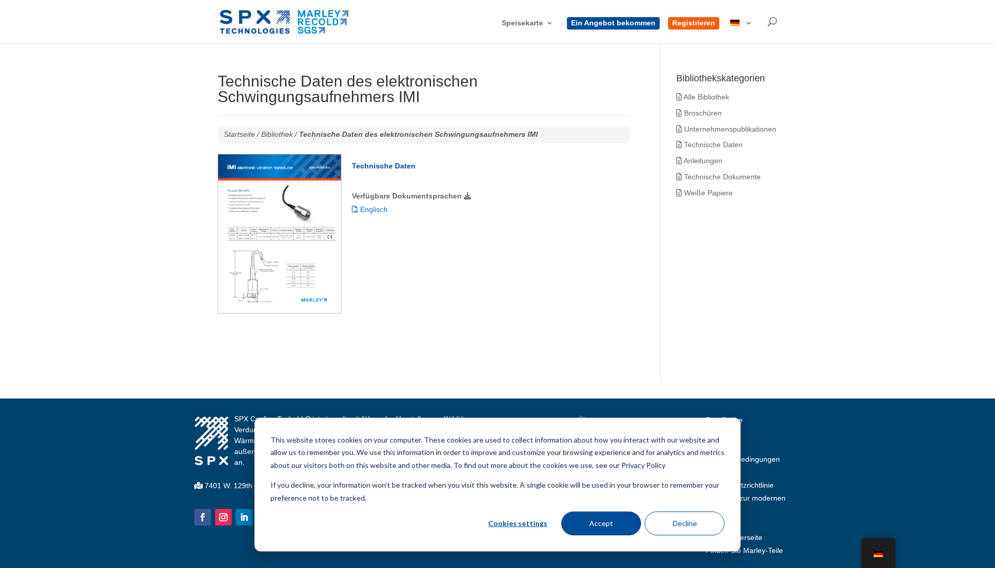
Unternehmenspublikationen (729, 129)
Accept (601, 523)
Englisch (373, 209)
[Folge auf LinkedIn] (244, 517)
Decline (685, 523)
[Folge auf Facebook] (202, 517)
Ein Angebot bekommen (613, 23)
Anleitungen (702, 161)
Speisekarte (522, 23)
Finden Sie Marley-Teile (744, 550)
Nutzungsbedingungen (743, 459)
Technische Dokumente (721, 177)
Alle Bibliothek (705, 97)
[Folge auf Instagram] (223, 517)
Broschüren (702, 113)
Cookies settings (517, 523)
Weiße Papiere (707, 193)
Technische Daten (712, 144)
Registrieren (693, 23)
